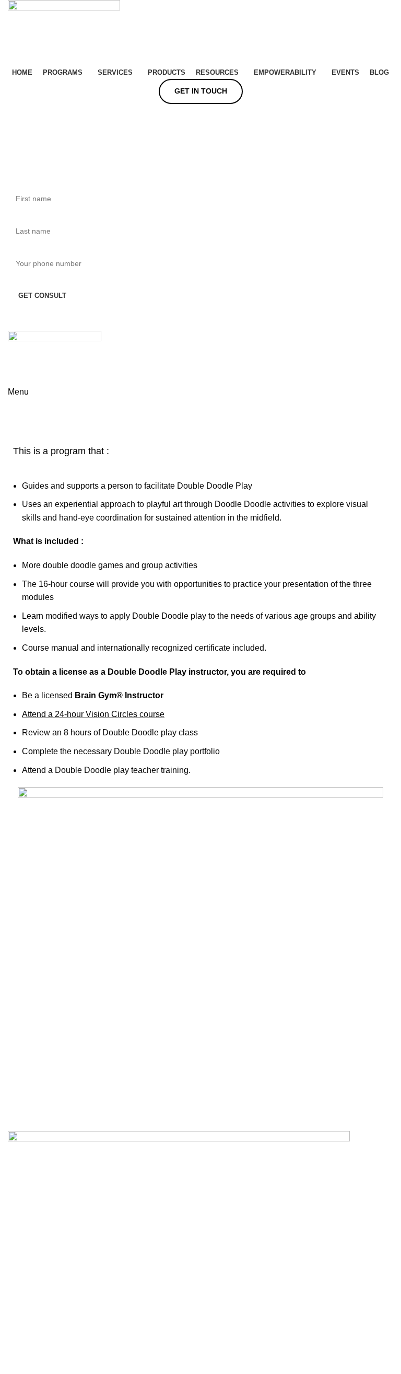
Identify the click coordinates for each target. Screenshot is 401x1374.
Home (16, 433)
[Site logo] (64, 32)
